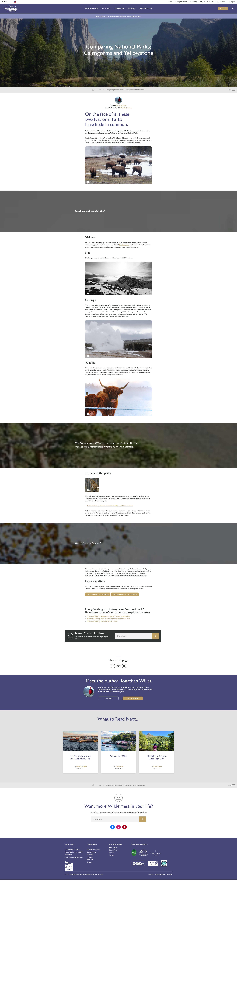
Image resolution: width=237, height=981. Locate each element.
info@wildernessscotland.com (74, 857)
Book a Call (223, 8)
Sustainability (193, 1)
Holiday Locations (146, 8)
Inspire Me (131, 8)
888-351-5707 (79, 852)
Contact (223, 1)
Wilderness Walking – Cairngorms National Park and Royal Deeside (108, 616)
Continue (155, 636)
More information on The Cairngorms (125, 594)
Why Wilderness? (182, 1)
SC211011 (100, 874)
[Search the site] (233, 8)
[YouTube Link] (124, 827)
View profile (108, 698)
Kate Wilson (119, 766)
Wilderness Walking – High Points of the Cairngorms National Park (108, 619)
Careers (111, 855)
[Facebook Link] (112, 827)
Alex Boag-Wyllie (81, 766)
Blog (217, 1)
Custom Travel (119, 8)
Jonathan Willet (121, 106)
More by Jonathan (126, 108)
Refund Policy (113, 850)
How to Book (209, 1)
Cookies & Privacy (153, 874)
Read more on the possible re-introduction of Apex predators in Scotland (110, 506)
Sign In (233, 1)
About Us (171, 1)
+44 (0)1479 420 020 (73, 849)
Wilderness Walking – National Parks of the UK (102, 621)
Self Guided (106, 8)
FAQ (201, 1)
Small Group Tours (91, 8)
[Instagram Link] (118, 827)
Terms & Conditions (166, 874)
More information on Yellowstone (98, 594)
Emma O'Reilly (157, 766)
